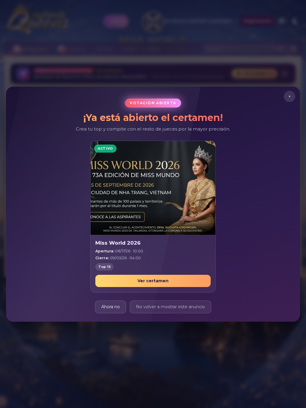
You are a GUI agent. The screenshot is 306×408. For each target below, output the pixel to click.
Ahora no (110, 306)
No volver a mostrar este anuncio (170, 306)
